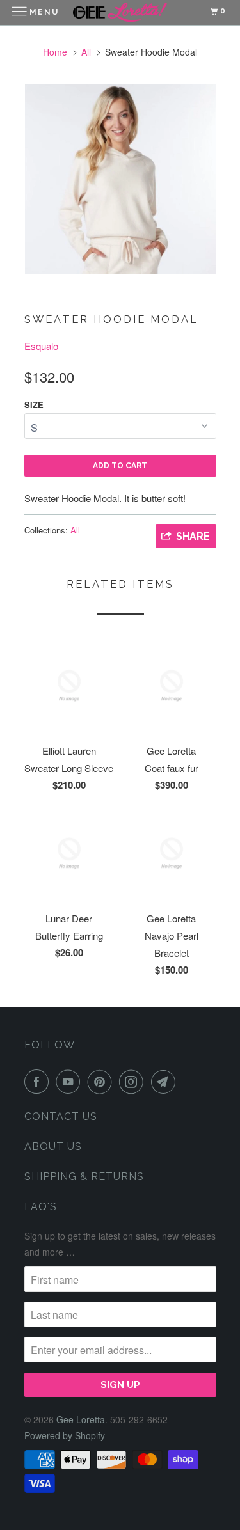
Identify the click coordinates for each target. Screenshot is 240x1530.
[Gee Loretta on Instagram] (133, 1081)
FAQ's (40, 1207)
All (86, 51)
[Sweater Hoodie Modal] (120, 179)
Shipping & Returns (84, 1177)
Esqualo (41, 345)
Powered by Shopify (64, 1435)
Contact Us (60, 1116)
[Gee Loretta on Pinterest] (102, 1081)
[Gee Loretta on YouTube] (70, 1081)
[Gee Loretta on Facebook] (39, 1081)
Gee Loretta (80, 1419)
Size (34, 404)
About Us (53, 1146)
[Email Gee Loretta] (165, 1081)
